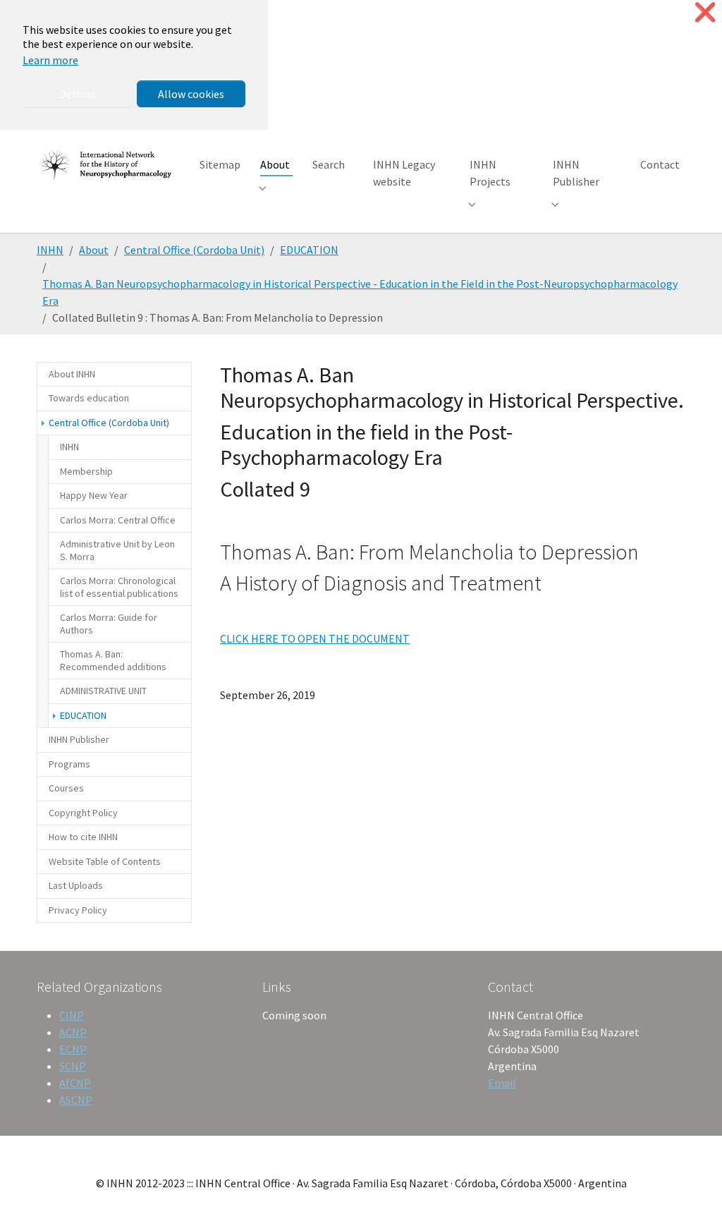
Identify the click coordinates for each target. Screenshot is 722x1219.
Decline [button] (77, 94)
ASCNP (75, 1100)
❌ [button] (705, 12)
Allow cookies (191, 94)
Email (502, 1083)
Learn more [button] (50, 60)
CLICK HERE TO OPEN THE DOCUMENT (315, 638)
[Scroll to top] (691, 1188)
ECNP (73, 1049)
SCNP (72, 1066)
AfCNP (75, 1083)
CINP (71, 1015)
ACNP (73, 1032)
